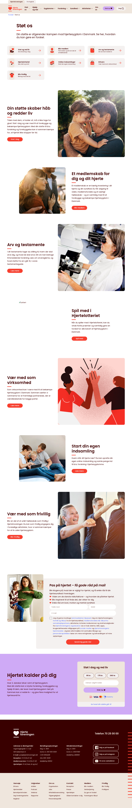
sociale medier (86, 628)
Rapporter (34, 796)
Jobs (50, 789)
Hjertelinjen (70, 793)
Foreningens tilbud (90, 796)
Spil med (79, 338)
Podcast (34, 789)
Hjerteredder (17, 789)
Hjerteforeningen (16, 2)
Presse (69, 789)
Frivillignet (105, 789)
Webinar (34, 793)
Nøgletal (16, 799)
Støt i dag (15, 139)
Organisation (53, 786)
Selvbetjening (89, 789)
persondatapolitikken (61, 633)
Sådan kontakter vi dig (74, 796)
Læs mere (15, 271)
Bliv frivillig (15, 537)
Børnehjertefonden (20, 793)
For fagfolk (30, 2)
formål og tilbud (59, 621)
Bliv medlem (79, 208)
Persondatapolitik (55, 799)
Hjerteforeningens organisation (68, 626)
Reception (70, 786)
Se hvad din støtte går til (101, 704)
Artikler (33, 786)
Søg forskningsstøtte (20, 796)
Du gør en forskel (90, 793)
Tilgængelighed (54, 796)
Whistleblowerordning (56, 793)
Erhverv (16, 786)
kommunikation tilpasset (81, 618)
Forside (10, 15)
